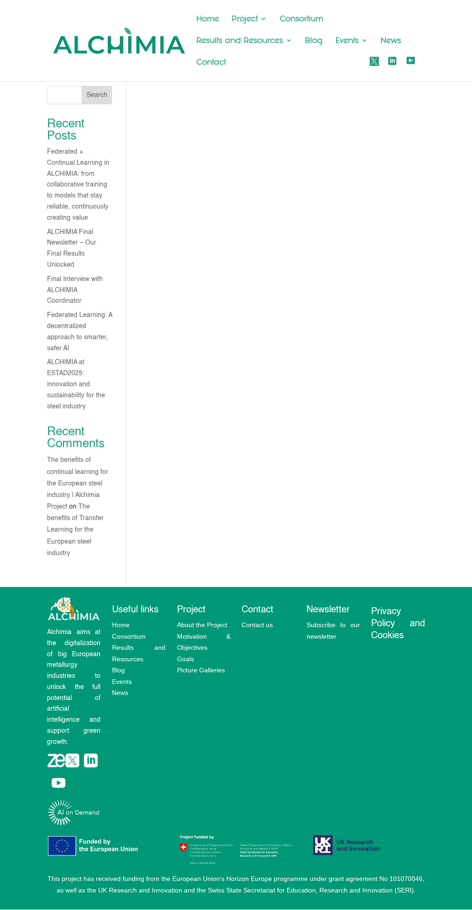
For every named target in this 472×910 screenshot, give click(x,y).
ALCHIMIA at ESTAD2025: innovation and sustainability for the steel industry (76, 384)
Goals (185, 659)
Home (207, 19)
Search (97, 95)
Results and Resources (239, 41)
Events (347, 41)
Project (245, 19)
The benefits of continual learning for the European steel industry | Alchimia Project (77, 483)
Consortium (301, 19)
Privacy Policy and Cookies (398, 624)
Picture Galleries (201, 670)
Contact (211, 63)
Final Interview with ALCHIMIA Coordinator (75, 290)
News (391, 41)
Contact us (257, 625)
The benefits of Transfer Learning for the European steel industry (75, 530)
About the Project (202, 625)
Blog (314, 41)
